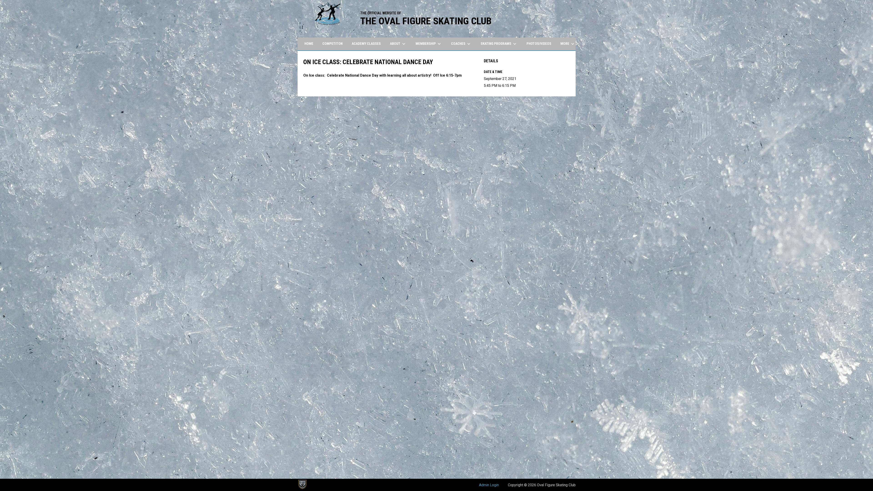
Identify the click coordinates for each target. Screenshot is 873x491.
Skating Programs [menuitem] (499, 44)
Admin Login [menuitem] (489, 485)
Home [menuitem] (308, 44)
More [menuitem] (567, 44)
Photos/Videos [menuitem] (539, 44)
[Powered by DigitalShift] (302, 484)
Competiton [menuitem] (332, 44)
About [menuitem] (398, 44)
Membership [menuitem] (429, 44)
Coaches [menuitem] (461, 44)
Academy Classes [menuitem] (366, 44)
